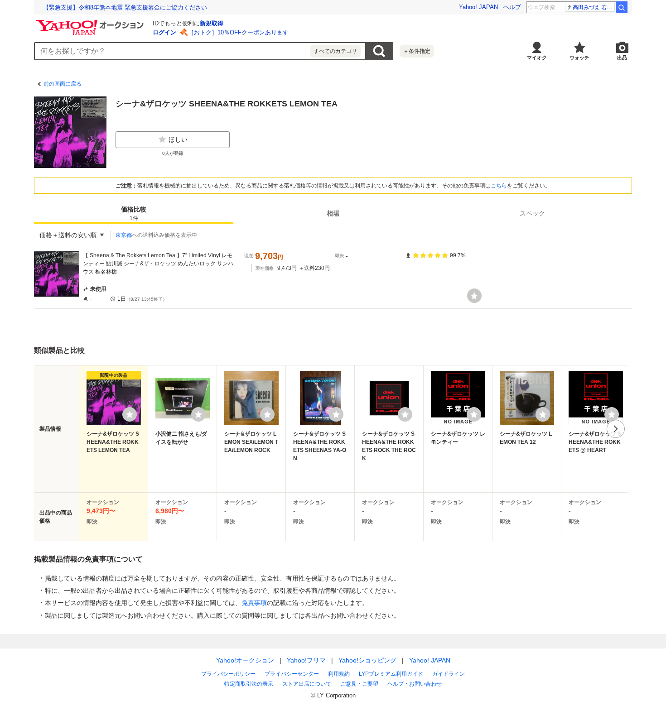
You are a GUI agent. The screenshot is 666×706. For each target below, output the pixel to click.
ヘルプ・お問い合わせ (414, 684)
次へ (616, 429)
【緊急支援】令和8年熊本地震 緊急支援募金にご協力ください (125, 7)
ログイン (164, 32)
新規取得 (211, 23)
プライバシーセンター (292, 674)
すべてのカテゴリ (335, 51)
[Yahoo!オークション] (91, 22)
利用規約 (339, 674)
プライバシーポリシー (228, 674)
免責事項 (254, 602)
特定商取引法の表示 (248, 684)
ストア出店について (306, 684)
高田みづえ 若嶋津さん (594, 7)
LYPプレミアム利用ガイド (391, 674)
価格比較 (133, 213)
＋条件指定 (416, 51)
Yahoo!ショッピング (367, 660)
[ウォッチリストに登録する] (129, 414)
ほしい (178, 139)
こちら (499, 186)
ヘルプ (512, 7)
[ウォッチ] (474, 295)
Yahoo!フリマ (306, 660)
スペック (532, 213)
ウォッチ (579, 57)
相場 (333, 213)
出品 (622, 57)
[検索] (621, 7)
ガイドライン (448, 674)
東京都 (124, 235)
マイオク (537, 57)
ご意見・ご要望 (359, 684)
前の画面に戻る (62, 84)
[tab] (133, 213)
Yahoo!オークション (245, 660)
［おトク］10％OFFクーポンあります (238, 32)
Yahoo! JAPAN (478, 7)
